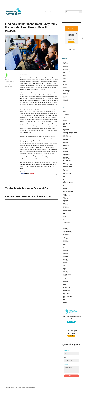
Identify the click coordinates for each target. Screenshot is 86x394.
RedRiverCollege (66, 238)
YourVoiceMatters (66, 287)
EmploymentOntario (67, 152)
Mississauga (65, 204)
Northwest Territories (67, 210)
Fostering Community (10, 77)
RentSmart (65, 240)
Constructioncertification (68, 141)
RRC (63, 247)
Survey (64, 263)
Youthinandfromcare (67, 293)
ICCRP (64, 176)
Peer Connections (66, 90)
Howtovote (65, 175)
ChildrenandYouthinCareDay (68, 133)
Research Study (66, 91)
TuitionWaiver (65, 271)
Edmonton (65, 148)
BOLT (64, 117)
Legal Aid (65, 82)
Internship (65, 79)
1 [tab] (68, 49)
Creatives (64, 144)
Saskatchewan (65, 249)
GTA (63, 169)
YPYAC (64, 297)
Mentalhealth (65, 198)
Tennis (64, 265)
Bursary (64, 62)
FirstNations (65, 157)
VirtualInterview (66, 277)
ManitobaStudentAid (67, 195)
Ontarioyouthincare (67, 223)
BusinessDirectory (66, 123)
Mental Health (8, 82)
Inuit (63, 185)
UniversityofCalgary (67, 272)
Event (64, 72)
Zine (63, 300)
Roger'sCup (65, 243)
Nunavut (64, 215)
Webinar (64, 284)
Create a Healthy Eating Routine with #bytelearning (65, 34)
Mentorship (7, 84)
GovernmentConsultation (68, 164)
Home (46, 12)
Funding (64, 75)
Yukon (64, 299)
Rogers (64, 244)
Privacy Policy (18, 387)
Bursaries (65, 120)
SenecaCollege (66, 252)
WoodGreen (65, 286)
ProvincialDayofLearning (68, 232)
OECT (64, 219)
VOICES (64, 278)
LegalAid (64, 189)
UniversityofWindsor (67, 274)
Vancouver (65, 275)
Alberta (64, 111)
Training (64, 97)
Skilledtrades (65, 253)
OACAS (64, 216)
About (51, 12)
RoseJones (65, 246)
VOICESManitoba (66, 280)
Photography (65, 228)
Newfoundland (66, 209)
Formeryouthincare (66, 160)
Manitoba (64, 194)
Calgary (64, 126)
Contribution (65, 66)
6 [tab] (74, 49)
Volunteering (65, 100)
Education (65, 68)
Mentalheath (65, 200)
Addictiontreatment (66, 110)
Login (63, 12)
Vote (63, 283)
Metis (64, 203)
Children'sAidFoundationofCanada (70, 132)
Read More (65, 42)
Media (64, 197)
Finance (64, 74)
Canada (64, 127)
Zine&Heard (65, 302)
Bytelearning (65, 63)
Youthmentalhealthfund (67, 296)
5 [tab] (73, 49)
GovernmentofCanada (67, 166)
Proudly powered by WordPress (28, 387)
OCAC (64, 218)
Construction (65, 139)
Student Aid (65, 96)
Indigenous (65, 181)
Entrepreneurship (66, 71)
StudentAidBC (65, 260)
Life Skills (12, 81)
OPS (63, 225)
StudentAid (65, 259)
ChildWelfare (65, 135)
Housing (64, 78)
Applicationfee (66, 113)
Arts (63, 60)
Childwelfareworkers (67, 138)
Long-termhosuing (66, 192)
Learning (7, 81)
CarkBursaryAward (66, 130)
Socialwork (65, 254)
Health (64, 76)
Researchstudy (66, 241)
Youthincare (65, 294)
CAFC (64, 124)
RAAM (64, 237)
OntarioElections (66, 222)
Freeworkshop (65, 161)
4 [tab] (72, 49)
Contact (57, 12)
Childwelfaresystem (67, 136)
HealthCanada (65, 170)
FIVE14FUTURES (66, 158)
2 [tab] (69, 49)
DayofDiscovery (66, 145)
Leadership (65, 188)
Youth (64, 288)
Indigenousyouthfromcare (68, 182)
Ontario (64, 88)
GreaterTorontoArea (67, 167)
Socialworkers (65, 256)
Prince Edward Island (67, 231)
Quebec (64, 235)
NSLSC (64, 213)
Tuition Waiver (66, 99)
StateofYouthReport (67, 257)
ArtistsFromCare (66, 114)
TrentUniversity (66, 269)
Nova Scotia (65, 212)
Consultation (65, 65)
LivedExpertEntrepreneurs (68, 191)
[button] (60, 38)
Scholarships (65, 93)
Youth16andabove (66, 290)
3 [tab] (70, 49)
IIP (63, 179)
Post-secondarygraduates (68, 229)
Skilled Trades (65, 94)
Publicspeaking (66, 234)
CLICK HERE (71, 335)
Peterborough (65, 226)
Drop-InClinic (65, 147)
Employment (65, 69)
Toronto (64, 266)
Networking (65, 87)
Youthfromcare (8, 86)
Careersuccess (66, 129)
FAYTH (64, 155)
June (64, 186)
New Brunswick (66, 207)
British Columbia (66, 118)
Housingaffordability (67, 173)
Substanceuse (65, 262)
